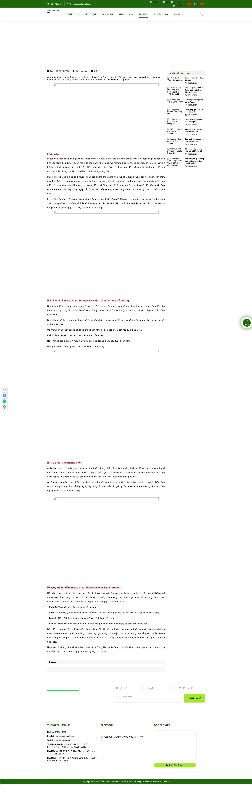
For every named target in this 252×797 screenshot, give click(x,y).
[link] (186, 80)
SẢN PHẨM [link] (107, 14)
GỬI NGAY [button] (193, 698)
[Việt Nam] (189, 4)
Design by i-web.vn (161, 781)
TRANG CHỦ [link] (72, 14)
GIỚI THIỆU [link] (90, 14)
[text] (185, 14)
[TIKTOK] (177, 5)
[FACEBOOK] (156, 2)
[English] (196, 4)
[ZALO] (166, 2)
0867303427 (56, 4)
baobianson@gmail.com (80, 4)
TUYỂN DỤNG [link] (161, 14)
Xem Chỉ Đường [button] (176, 765)
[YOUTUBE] (176, 2)
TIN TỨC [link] (143, 14)
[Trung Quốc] (202, 4)
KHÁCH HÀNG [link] (126, 14)
